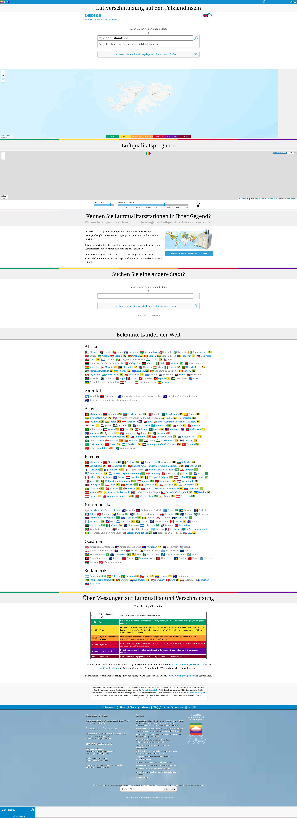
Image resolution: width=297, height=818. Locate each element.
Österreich (185, 496)
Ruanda (122, 370)
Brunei (168, 417)
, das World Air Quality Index (196, 693)
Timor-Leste (164, 558)
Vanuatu (91, 562)
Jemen (106, 425)
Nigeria (172, 367)
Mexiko (114, 525)
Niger (158, 367)
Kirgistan (194, 425)
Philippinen (140, 436)
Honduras (125, 521)
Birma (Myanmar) (98, 417)
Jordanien (122, 425)
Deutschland (95, 465)
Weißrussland (146, 496)
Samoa (127, 558)
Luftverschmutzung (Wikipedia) (186, 664)
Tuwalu (206, 558)
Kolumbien (139, 579)
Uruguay (202, 579)
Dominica (201, 514)
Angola (105, 352)
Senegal (187, 370)
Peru (172, 579)
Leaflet (3, 136)
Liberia (169, 359)
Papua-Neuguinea (96, 558)
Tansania (107, 378)
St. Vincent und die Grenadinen (103, 532)
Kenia (92, 359)
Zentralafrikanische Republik (102, 382)
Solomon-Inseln (145, 558)
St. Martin (172, 529)
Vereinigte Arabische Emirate (161, 444)
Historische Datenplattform (97, 767)
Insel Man (168, 473)
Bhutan (191, 414)
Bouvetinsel (108, 396)
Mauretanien (193, 363)
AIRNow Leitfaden (109, 668)
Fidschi (185, 546)
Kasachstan (160, 425)
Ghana (135, 355)
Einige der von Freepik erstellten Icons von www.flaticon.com (154, 757)
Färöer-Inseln (134, 469)
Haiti (110, 521)
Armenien (112, 414)
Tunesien (145, 378)
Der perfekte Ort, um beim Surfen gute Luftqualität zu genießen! (158, 773)
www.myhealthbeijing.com (182, 675)
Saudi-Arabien (94, 440)
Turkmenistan (94, 444)
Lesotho (154, 359)
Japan (92, 425)
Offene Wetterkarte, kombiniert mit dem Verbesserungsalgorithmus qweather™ (152, 741)
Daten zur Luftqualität (95, 749)
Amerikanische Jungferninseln (102, 510)
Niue (136, 554)
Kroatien (134, 477)
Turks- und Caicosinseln (167, 532)
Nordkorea (127, 433)
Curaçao (186, 514)
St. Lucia (157, 529)
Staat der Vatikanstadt (116, 492)
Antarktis (92, 396)
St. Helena (166, 374)
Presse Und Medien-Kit (95, 723)
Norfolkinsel (151, 554)
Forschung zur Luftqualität (101, 728)
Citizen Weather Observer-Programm (151, 745)
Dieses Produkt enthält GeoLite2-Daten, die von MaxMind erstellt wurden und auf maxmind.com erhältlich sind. (159, 729)
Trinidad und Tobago (137, 532)
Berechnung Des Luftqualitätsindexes (101, 751)
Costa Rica (169, 514)
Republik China (164, 436)
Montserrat (131, 525)
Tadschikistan (167, 440)
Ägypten (126, 382)
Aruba (170, 510)
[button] (3, 72)
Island (200, 473)
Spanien (93, 492)
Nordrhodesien (193, 367)
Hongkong (94, 421)
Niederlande (187, 481)
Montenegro (165, 481)
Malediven (195, 429)
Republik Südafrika (98, 370)
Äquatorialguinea (145, 382)
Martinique (94, 525)
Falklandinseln (183, 576)
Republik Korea (189, 436)
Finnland (93, 469)
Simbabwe (133, 374)
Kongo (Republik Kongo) (130, 359)
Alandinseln (93, 462)
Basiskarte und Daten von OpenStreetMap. (153, 768)
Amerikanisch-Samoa (128, 546)
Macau (156, 429)
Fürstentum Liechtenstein (161, 469)
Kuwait (110, 429)
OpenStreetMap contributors (266, 199)
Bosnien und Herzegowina (157, 462)
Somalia (151, 374)
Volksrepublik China (99, 448)
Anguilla (128, 510)
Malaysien (174, 429)
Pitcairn (115, 558)
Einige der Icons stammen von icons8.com (153, 762)
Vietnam (190, 444)
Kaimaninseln (159, 521)
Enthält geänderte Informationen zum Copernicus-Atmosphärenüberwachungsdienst (157, 752)
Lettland (182, 477)
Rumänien (148, 484)
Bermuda (104, 514)
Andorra (130, 462)
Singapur (114, 440)
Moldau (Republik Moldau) (118, 481)
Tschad (131, 378)
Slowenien (193, 488)
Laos (126, 429)
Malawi (148, 363)
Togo (120, 378)
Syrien (149, 440)
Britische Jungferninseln (144, 514)
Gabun (103, 355)
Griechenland (96, 473)
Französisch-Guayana (99, 579)
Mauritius (92, 367)
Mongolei (93, 433)
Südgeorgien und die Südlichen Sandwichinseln (111, 400)
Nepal (111, 433)
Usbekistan (130, 444)
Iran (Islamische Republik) (169, 421)
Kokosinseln (93, 429)
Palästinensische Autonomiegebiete (107, 436)
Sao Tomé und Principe (164, 370)
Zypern (166, 496)
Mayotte (108, 367)
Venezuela (92, 583)
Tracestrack (292, 199)
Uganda (161, 378)
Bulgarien (186, 462)
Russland (167, 484)
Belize (90, 514)
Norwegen (94, 484)
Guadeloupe (182, 517)
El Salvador (130, 517)
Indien (113, 421)
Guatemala (94, 521)
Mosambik (127, 367)
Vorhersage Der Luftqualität (97, 753)
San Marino (188, 484)
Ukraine (202, 492)
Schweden (94, 488)
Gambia (118, 355)
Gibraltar (188, 469)
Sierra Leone (112, 374)
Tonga (193, 558)
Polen (112, 484)
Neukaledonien (96, 554)
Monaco (145, 481)
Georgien (186, 417)
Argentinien (95, 576)
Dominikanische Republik (101, 517)
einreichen (170, 788)
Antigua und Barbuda (149, 510)
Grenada (148, 517)
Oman (144, 433)
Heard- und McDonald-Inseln (180, 396)
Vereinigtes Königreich (117, 496)
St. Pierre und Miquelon (195, 529)
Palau (192, 554)
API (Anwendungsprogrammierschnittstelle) (104, 765)
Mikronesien (170, 550)
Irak (148, 421)
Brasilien (129, 576)
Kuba (192, 521)
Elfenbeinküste (199, 352)
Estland (193, 465)
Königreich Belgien (158, 477)
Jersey (107, 477)
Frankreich (113, 469)
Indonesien (132, 421)
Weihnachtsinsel (126, 448)
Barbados (201, 510)
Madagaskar (132, 363)
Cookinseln (170, 546)
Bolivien (113, 576)
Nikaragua (149, 525)
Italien (92, 477)
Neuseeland (120, 554)
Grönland (163, 517)
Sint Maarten (120, 529)
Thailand (188, 440)
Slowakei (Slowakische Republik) (161, 488)
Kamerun (186, 355)
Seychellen (92, 374)
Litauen (200, 477)
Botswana (131, 352)
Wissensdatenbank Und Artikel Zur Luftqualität (106, 733)
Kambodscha (141, 425)
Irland (184, 473)
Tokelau (180, 558)
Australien (151, 546)
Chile (146, 576)
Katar (179, 425)
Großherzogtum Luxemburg (126, 473)
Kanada (178, 521)
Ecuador (163, 576)
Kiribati (132, 550)
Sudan (180, 374)
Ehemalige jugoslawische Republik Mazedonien (155, 465)
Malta (92, 481)
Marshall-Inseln (150, 550)
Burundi (165, 352)
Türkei (112, 444)
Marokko (174, 363)
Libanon (141, 429)
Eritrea (90, 355)
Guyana (122, 579)
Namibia (145, 367)
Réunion (140, 370)
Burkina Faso (148, 352)
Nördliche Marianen (173, 554)
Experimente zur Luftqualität (98, 736)
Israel (193, 421)
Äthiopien (165, 382)
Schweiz (113, 488)
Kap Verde (203, 355)
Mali (160, 363)
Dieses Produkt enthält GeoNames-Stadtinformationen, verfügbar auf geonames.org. (158, 735)
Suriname (187, 579)
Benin (117, 352)
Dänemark (116, 465)
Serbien (131, 488)
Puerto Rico (182, 525)
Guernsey (153, 473)
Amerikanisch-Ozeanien (99, 546)
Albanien (111, 462)
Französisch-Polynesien (99, 550)
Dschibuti (180, 352)
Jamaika (142, 521)
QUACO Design (142, 777)
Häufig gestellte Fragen (99, 743)
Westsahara (179, 378)
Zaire (193, 378)
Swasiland (194, 374)
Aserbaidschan (134, 414)
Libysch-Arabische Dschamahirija (104, 363)
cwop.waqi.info (142, 748)
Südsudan (92, 378)
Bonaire (120, 514)
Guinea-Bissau (166, 355)
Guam (119, 550)
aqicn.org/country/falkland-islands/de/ (102, 19)
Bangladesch (171, 414)
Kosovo (119, 477)
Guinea (150, 355)
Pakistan (161, 433)
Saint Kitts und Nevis (97, 529)
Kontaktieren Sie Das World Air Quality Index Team (107, 721)
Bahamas (186, 510)
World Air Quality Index (150, 690)
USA (189, 532)
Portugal (129, 484)
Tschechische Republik (176, 492)
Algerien (91, 352)
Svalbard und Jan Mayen (145, 492)
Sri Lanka (133, 440)
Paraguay (158, 579)
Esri (9, 137)
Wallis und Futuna (110, 562)
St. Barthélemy (140, 529)
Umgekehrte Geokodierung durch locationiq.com (156, 765)
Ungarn (93, 496)
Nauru (185, 550)
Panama (167, 525)
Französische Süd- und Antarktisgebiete (140, 396)
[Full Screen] (3, 80)
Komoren (108, 359)
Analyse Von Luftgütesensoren (98, 738)
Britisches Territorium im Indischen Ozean (136, 417)
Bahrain (154, 414)
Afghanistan (93, 414)
